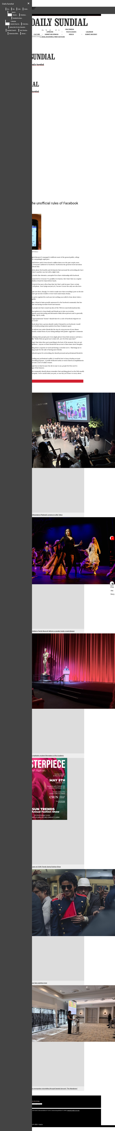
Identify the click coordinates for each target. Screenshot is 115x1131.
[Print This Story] (112, 583)
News (14, 9)
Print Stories (26, 24)
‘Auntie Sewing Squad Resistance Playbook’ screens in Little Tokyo (40, 515)
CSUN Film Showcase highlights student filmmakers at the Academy (41, 755)
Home (9, 9)
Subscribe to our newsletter (18, 27)
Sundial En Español (47, 37)
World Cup (16, 15)
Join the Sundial (24, 30)
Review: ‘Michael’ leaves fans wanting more (32, 983)
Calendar (89, 31)
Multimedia (69, 29)
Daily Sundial (8, 4)
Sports (13, 12)
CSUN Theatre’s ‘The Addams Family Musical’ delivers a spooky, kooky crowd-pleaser (46, 631)
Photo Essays (71, 31)
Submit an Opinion (51, 34)
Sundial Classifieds (12, 30)
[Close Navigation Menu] (28, 3)
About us (24, 33)
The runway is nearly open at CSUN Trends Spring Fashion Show (39, 867)
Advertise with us (14, 33)
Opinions (50, 31)
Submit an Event (91, 34)
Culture (20, 9)
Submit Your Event (15, 24)
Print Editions (59, 37)
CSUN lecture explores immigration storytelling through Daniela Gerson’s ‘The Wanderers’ (47, 1088)
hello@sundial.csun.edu (73, 1110)
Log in (41, 1124)
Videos (71, 34)
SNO (36, 1124)
